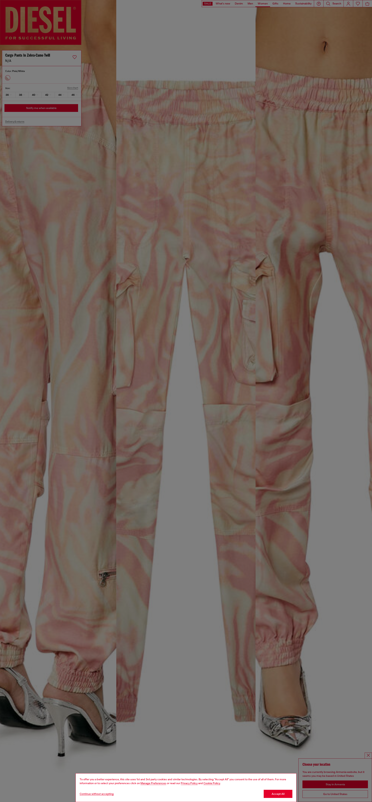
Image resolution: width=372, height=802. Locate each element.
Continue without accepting (97, 793)
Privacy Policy (189, 783)
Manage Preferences (153, 783)
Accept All (278, 793)
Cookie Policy (211, 783)
